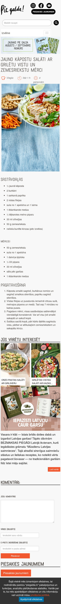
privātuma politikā (39, 595)
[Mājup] (13, 9)
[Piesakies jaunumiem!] (43, 11)
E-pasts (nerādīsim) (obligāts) (14, 543)
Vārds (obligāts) (8, 529)
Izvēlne (6, 33)
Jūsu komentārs (8, 496)
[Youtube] (49, 5)
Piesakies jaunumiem (15, 573)
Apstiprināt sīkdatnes (31, 599)
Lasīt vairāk (54, 469)
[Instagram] (33, 5)
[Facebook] (41, 5)
